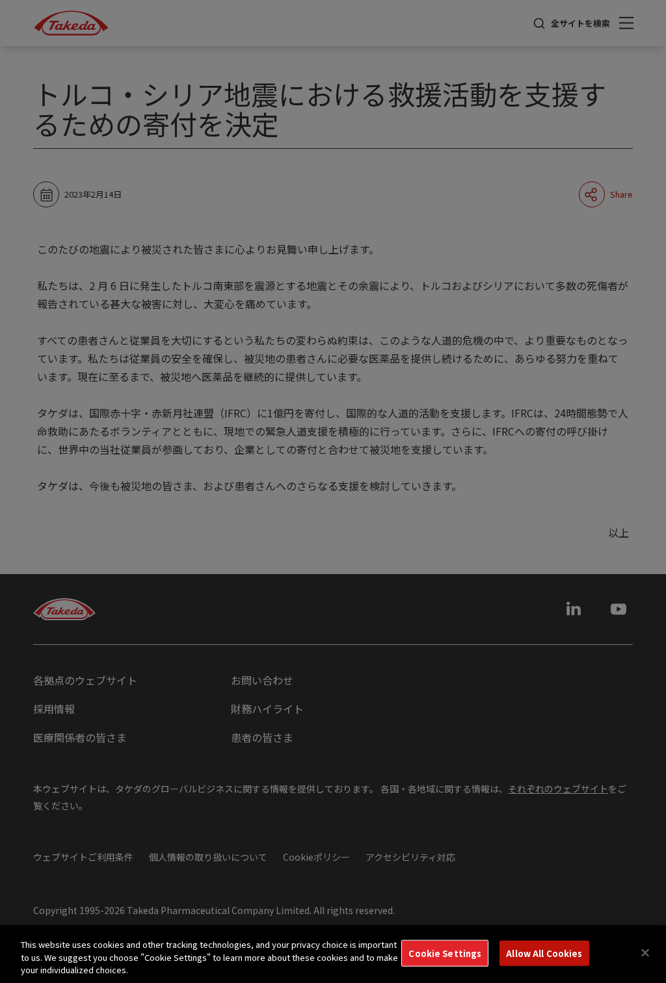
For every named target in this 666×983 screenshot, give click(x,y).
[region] (333, 954)
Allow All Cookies (544, 953)
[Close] (645, 952)
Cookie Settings (444, 953)
